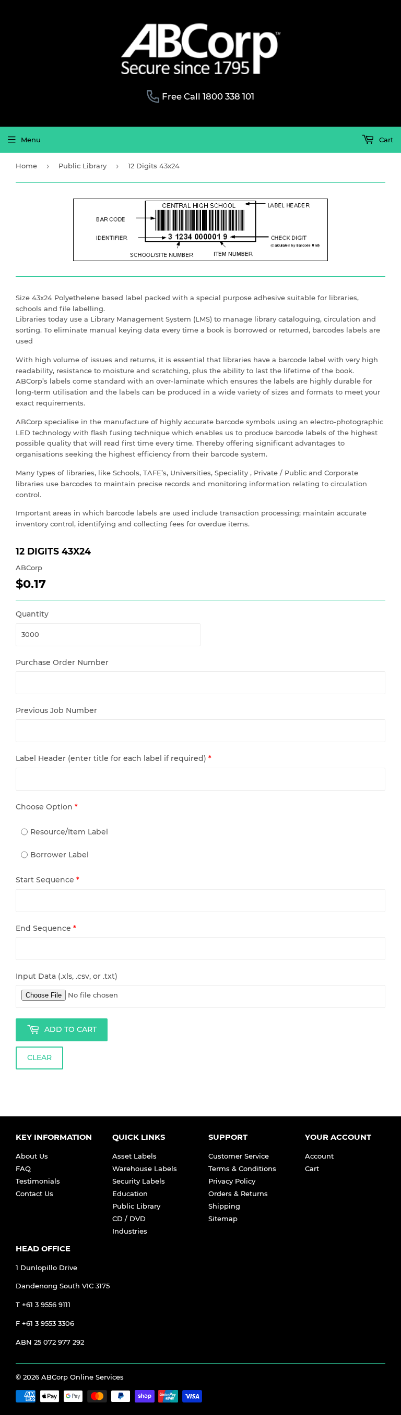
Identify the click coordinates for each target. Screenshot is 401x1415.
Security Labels (138, 1181)
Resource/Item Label (69, 831)
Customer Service (238, 1156)
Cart (385, 140)
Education (130, 1193)
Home (26, 166)
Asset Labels (134, 1156)
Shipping (224, 1206)
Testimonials (38, 1181)
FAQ (23, 1168)
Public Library (82, 166)
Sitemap (223, 1218)
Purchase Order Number (62, 662)
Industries (129, 1231)
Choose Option (47, 806)
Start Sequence (47, 879)
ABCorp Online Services (82, 1377)
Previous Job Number (56, 710)
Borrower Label (59, 854)
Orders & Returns (238, 1193)
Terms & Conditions (242, 1168)
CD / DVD (129, 1218)
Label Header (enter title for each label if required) (113, 758)
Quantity (32, 614)
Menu (31, 140)
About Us (32, 1156)
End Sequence (46, 928)
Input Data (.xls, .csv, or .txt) (66, 976)
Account (319, 1156)
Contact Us (34, 1193)
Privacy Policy (231, 1181)
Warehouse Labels (144, 1168)
